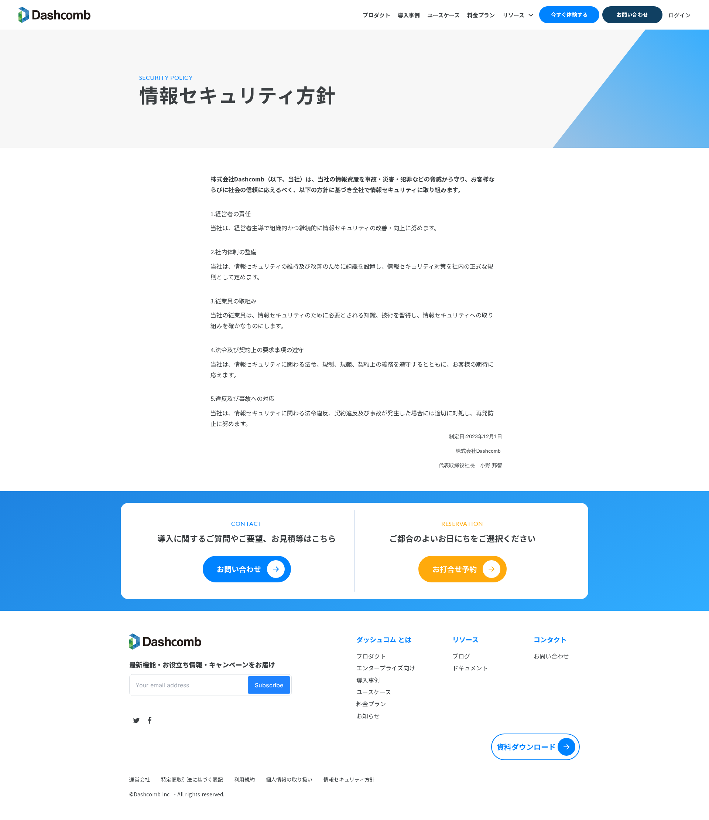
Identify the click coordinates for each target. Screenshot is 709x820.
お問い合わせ (551, 655)
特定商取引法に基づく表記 (192, 779)
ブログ (461, 655)
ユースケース (373, 691)
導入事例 (368, 680)
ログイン (679, 15)
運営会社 (139, 779)
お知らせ (368, 715)
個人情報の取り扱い (289, 779)
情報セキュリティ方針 (349, 779)
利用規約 (244, 779)
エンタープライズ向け (385, 667)
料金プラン (371, 703)
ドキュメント (470, 667)
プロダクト (371, 655)
